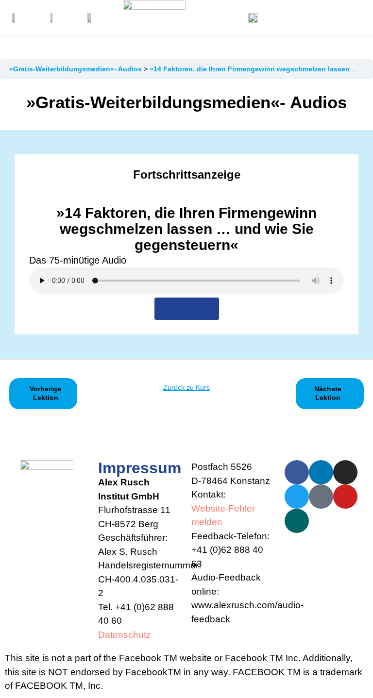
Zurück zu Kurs (186, 387)
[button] (330, 18)
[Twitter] (297, 496)
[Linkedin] (321, 472)
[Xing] (297, 521)
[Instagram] (345, 472)
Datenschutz (124, 635)
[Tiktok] (321, 496)
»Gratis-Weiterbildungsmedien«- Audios (76, 69)
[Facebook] (297, 472)
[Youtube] (345, 496)
